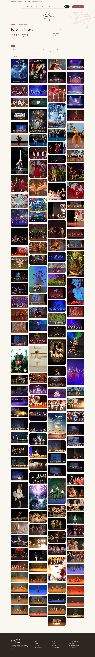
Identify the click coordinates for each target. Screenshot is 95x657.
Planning (44, 6)
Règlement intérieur (38, 647)
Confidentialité (68, 654)
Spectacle (13, 49)
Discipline (45, 49)
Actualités (60, 6)
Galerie (67, 6)
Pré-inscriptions (78, 6)
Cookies (73, 654)
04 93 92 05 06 (27, 1)
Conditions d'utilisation (80, 654)
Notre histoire (30, 6)
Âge (57, 49)
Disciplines (51, 6)
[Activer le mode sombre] (83, 1)
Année (32, 49)
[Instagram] (77, 1)
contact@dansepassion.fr (37, 1)
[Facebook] (80, 1)
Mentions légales (62, 654)
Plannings (54, 643)
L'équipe (37, 6)
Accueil (23, 6)
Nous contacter (72, 647)
